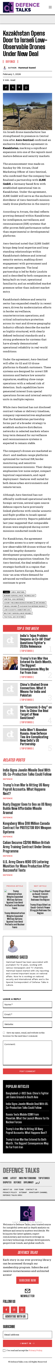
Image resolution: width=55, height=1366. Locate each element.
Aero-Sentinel (18, 592)
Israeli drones (10, 606)
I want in (25, 1343)
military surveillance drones (17, 613)
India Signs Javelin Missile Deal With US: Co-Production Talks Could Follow (27, 772)
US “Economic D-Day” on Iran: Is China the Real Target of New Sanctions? (36, 712)
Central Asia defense (13, 599)
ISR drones (40, 602)
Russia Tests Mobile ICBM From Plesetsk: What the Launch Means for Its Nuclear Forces (27, 1118)
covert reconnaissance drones (18, 602)
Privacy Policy (35, 1350)
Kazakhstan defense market (33, 606)
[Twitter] (13, 87)
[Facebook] (6, 87)
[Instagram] (14, 1310)
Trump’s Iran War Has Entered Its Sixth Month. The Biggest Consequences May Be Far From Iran (27, 1143)
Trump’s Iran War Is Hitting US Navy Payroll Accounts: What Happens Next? (26, 789)
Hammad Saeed (27, 67)
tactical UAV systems (14, 617)
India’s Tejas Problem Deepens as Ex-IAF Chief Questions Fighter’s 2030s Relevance (35, 641)
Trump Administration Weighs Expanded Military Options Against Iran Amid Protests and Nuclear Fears (14, 920)
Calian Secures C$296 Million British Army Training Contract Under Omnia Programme (27, 846)
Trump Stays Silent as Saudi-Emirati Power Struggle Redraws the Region (40, 909)
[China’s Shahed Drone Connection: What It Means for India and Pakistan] (10, 689)
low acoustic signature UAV (17, 610)
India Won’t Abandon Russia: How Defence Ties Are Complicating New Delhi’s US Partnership (34, 737)
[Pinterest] (19, 87)
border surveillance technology (19, 595)
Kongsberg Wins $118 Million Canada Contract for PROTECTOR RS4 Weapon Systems (27, 827)
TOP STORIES (26, 651)
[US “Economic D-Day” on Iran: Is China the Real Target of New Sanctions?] (10, 712)
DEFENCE (8, 779)
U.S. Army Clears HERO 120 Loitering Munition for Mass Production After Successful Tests (26, 866)
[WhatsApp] (26, 87)
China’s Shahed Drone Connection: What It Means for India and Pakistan (34, 690)
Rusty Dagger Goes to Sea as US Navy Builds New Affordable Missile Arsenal (27, 808)
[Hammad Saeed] (5, 68)
